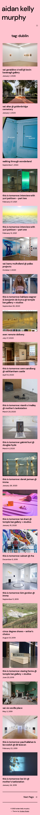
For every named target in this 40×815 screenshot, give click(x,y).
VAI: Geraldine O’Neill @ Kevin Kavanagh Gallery (17, 71)
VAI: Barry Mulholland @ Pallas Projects (18, 265)
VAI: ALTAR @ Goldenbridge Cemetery (15, 108)
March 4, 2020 (9, 448)
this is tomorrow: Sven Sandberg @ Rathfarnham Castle (19, 370)
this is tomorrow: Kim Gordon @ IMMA (19, 594)
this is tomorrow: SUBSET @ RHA (18, 555)
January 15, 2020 (10, 525)
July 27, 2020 (8, 338)
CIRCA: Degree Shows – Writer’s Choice (18, 633)
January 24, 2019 (10, 785)
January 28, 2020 (10, 485)
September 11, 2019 (11, 599)
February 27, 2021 (10, 202)
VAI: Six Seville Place (12, 708)
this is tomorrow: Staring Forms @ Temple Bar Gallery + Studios (20, 672)
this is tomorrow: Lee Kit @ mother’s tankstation (16, 780)
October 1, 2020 (9, 270)
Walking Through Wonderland (17, 161)
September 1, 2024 (10, 165)
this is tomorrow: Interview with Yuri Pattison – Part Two (19, 197)
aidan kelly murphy (18, 13)
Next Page (30, 797)
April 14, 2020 (8, 375)
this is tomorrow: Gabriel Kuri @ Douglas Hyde (18, 444)
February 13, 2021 (10, 233)
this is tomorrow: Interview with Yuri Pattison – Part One (19, 228)
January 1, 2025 (9, 113)
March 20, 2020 (9, 411)
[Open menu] (37, 25)
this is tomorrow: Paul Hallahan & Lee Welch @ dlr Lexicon (19, 743)
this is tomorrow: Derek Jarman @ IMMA (20, 481)
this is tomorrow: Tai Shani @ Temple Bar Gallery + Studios (17, 520)
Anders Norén (24, 811)
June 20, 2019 (8, 677)
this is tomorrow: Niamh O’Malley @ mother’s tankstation (19, 407)
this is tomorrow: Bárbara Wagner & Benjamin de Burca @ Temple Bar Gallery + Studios (19, 299)
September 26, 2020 (11, 306)
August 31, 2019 (9, 638)
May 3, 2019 (7, 711)
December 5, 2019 (10, 559)
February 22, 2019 (10, 748)
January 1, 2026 (9, 76)
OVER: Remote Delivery (13, 334)
